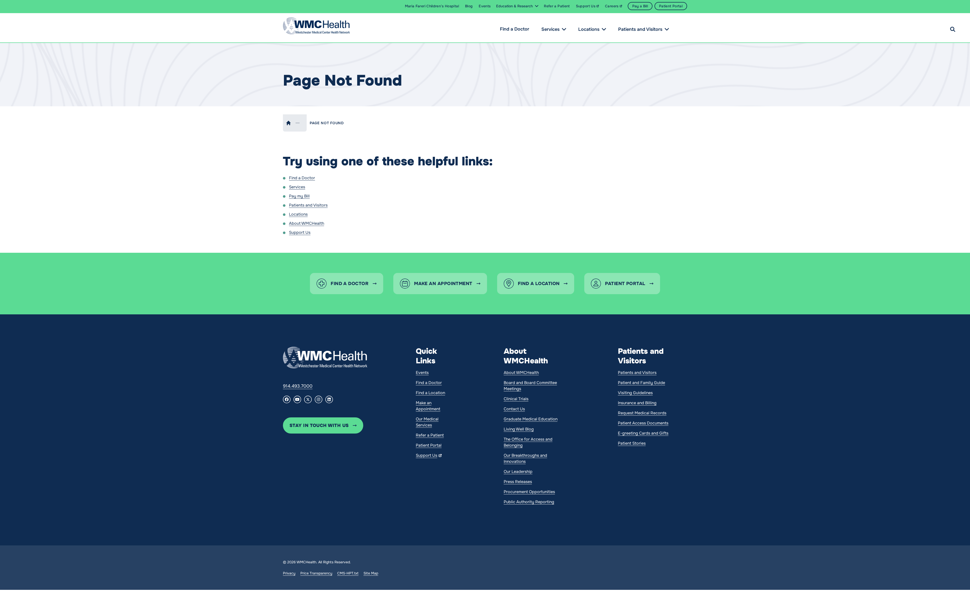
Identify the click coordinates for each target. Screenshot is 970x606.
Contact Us (514, 409)
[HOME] (288, 122)
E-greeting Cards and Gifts (643, 433)
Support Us (299, 232)
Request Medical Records (642, 413)
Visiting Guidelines (635, 392)
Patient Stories (632, 443)
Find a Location (430, 392)
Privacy (289, 573)
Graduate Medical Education (530, 419)
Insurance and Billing (637, 403)
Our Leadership (518, 471)
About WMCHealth (306, 223)
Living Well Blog (519, 429)
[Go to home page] (325, 357)
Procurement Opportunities (529, 491)
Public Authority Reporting (529, 501)
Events (422, 372)
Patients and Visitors (640, 29)
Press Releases (518, 481)
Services (550, 29)
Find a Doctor (514, 29)
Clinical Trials (516, 398)
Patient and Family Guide (641, 382)
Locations (588, 29)
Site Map (370, 573)
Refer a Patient (430, 435)
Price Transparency (316, 573)
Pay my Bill (299, 196)
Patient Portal (429, 445)
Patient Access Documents (643, 423)
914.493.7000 (297, 386)
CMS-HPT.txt (347, 573)
